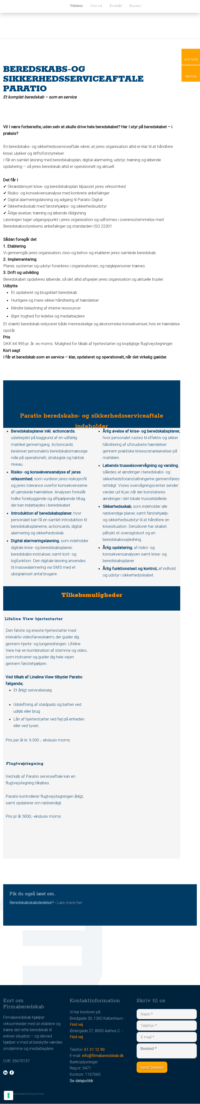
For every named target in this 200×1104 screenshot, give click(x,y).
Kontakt (116, 5)
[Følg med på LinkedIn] (5, 1072)
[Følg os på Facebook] (12, 1072)
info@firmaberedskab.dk (103, 1055)
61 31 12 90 (94, 1049)
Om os (96, 5)
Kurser (135, 5)
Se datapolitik (81, 1080)
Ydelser (76, 5)
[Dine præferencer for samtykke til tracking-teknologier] (8, 1095)
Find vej (76, 1024)
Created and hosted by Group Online (23, 1094)
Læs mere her (69, 902)
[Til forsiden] (33, 6)
